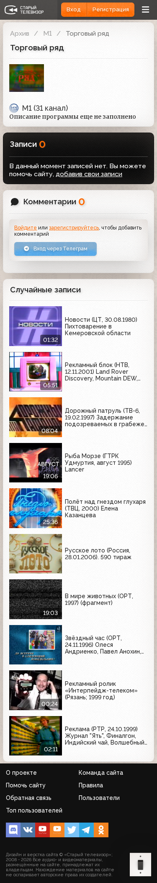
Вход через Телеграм (60, 248)
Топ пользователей (34, 810)
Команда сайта (101, 772)
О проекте (21, 772)
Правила (91, 785)
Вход (74, 9)
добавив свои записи (89, 174)
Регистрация (111, 9)
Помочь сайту (26, 785)
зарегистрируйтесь (74, 227)
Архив (19, 33)
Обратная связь (28, 797)
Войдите (25, 227)
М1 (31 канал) (45, 108)
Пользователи (99, 797)
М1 (47, 33)
